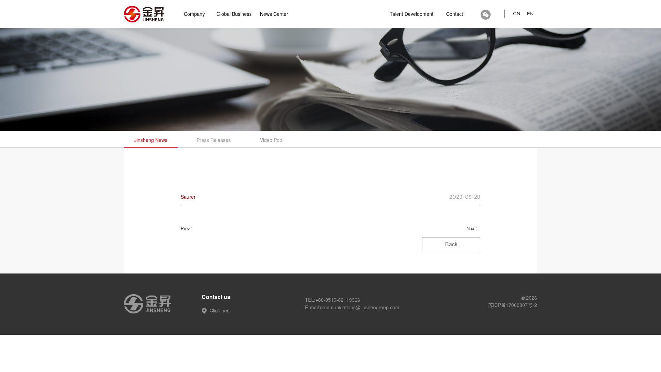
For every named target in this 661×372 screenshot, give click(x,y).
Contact (454, 13)
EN (530, 13)
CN (516, 13)
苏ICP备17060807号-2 (512, 304)
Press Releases (214, 139)
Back (451, 244)
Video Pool (271, 139)
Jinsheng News (150, 139)
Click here (219, 310)
